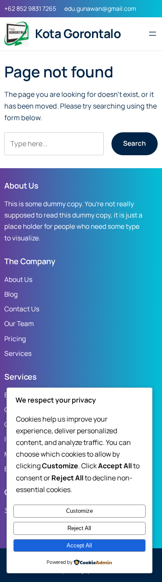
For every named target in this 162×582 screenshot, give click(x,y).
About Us (18, 279)
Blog (11, 294)
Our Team (19, 323)
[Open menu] (152, 34)
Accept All (79, 545)
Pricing (15, 338)
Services (18, 353)
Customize (79, 511)
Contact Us (21, 308)
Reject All (79, 528)
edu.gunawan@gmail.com (100, 8)
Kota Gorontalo (78, 33)
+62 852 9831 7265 (30, 8)
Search (134, 143)
